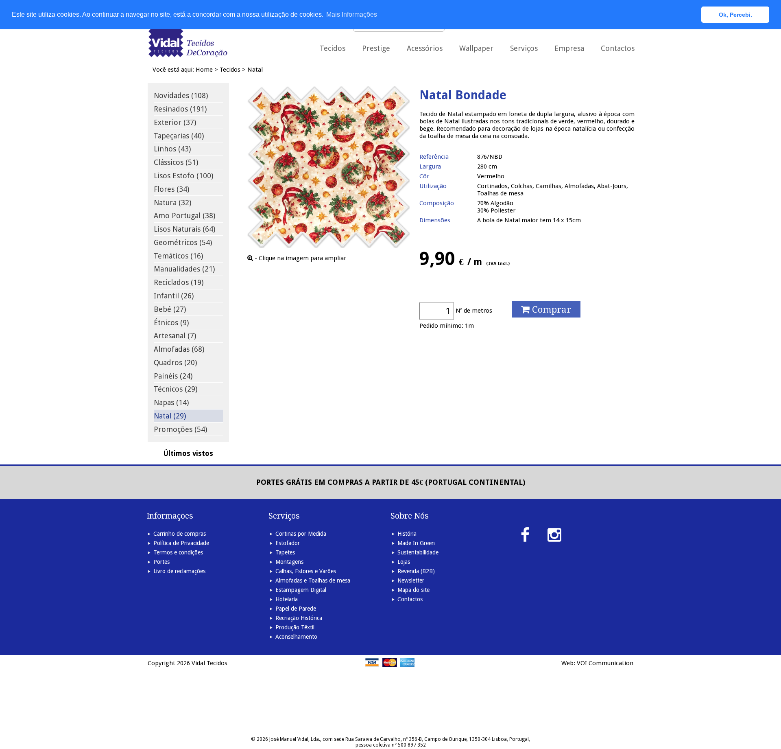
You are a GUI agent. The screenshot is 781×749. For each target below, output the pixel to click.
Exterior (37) (175, 122)
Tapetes (285, 552)
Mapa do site (413, 590)
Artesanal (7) (175, 335)
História (407, 533)
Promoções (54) (180, 429)
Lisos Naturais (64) (184, 229)
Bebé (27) (170, 309)
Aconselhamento (296, 636)
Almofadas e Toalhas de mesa (312, 580)
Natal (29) (170, 416)
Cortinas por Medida (300, 533)
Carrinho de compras (179, 533)
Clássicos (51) (176, 162)
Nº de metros (474, 310)
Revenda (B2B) (416, 571)
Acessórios (425, 48)
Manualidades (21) (184, 269)
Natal (255, 69)
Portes (161, 561)
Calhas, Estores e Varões (305, 571)
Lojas (403, 561)
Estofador (287, 543)
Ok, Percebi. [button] (735, 14)
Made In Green (416, 543)
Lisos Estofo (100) (183, 175)
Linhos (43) (172, 149)
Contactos (618, 48)
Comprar (550, 309)
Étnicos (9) (171, 322)
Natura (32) (172, 202)
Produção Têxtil (294, 627)
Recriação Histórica (298, 618)
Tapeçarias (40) (179, 135)
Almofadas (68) (179, 349)
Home (204, 69)
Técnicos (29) (175, 389)
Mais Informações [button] (351, 14)
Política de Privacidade (181, 543)
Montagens (289, 561)
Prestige (376, 48)
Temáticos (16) (178, 256)
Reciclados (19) (178, 282)
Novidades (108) (181, 95)
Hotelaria (286, 599)
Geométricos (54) (183, 242)
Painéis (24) (173, 376)
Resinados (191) (180, 109)
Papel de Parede (295, 608)
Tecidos (230, 69)
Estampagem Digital (300, 590)
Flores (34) (171, 189)
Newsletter (410, 580)
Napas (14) (171, 402)
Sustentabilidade (417, 552)
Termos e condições (178, 552)
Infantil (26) (174, 295)
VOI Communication (605, 663)
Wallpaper (476, 48)
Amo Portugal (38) (184, 215)
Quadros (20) (175, 362)
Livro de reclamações (179, 571)
